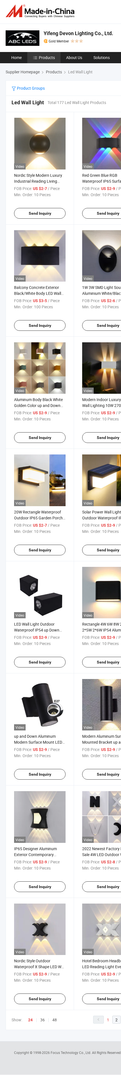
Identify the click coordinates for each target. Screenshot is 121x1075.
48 (54, 1019)
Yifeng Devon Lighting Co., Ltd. (78, 33)
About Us (74, 57)
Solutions (101, 57)
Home (16, 57)
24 (30, 1020)
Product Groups (30, 88)
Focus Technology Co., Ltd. (71, 1052)
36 (42, 1019)
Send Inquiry (40, 213)
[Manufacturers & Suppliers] (41, 11)
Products (47, 57)
